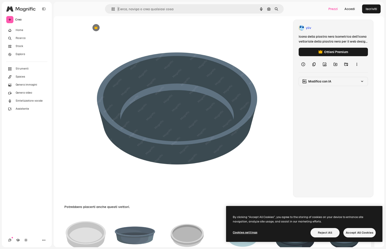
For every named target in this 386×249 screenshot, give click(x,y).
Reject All (325, 233)
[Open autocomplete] (111, 9)
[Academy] (17, 240)
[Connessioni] (9, 240)
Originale (117, 28)
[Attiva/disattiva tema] (25, 240)
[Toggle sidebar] (43, 8)
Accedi (349, 9)
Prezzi (333, 9)
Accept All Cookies (359, 233)
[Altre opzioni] (356, 64)
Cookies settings (245, 232)
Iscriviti (371, 9)
